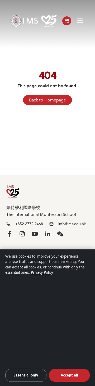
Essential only (25, 375)
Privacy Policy (42, 272)
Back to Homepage (47, 100)
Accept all (69, 375)
